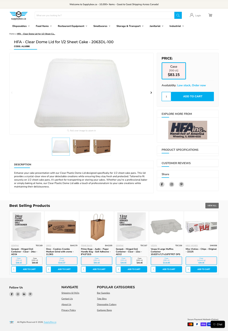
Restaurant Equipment (71, 26)
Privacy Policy (68, 310)
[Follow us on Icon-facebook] (11, 294)
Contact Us (67, 298)
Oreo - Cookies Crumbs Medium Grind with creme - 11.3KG (60, 252)
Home (12, 33)
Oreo (48, 245)
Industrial (175, 26)
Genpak (15, 245)
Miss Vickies (192, 245)
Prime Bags (86, 245)
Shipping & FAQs (70, 292)
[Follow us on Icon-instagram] (18, 294)
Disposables (19, 26)
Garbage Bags (104, 310)
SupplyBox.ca (50, 322)
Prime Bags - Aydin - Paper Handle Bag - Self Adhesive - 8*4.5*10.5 (96, 252)
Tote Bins (102, 298)
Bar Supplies (103, 292)
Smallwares (100, 26)
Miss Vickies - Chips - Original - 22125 (201, 250)
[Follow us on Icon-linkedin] (24, 294)
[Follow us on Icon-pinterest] (30, 294)
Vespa (154, 245)
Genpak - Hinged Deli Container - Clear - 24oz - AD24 (24, 252)
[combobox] (104, 15)
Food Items (42, 26)
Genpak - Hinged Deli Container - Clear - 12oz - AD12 (129, 252)
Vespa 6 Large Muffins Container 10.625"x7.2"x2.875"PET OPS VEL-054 (165, 253)
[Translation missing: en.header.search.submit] (178, 15)
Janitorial (155, 26)
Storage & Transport (128, 26)
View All (212, 205)
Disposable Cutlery (106, 304)
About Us (66, 304)
